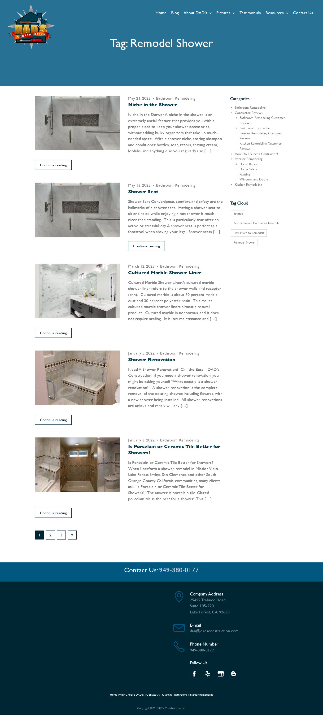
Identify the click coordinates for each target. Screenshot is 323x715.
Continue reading (53, 165)
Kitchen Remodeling (248, 184)
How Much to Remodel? (248, 233)
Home (161, 12)
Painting (245, 174)
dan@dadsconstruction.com (214, 630)
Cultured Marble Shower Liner (164, 272)
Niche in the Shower (152, 104)
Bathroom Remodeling (175, 98)
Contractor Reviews (248, 113)
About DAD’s (195, 12)
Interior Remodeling (248, 159)
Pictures (223, 12)
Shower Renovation (151, 359)
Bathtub (238, 213)
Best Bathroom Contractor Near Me (256, 223)
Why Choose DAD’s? (131, 694)
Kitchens (167, 694)
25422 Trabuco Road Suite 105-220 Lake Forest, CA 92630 (210, 605)
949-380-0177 (179, 570)
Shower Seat (143, 191)
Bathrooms (180, 694)
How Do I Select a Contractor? (256, 154)
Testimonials (250, 12)
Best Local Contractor (255, 128)
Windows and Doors (254, 179)
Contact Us (303, 12)
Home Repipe (249, 164)
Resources (275, 12)
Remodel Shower (244, 242)
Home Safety (248, 169)
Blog (175, 12)
